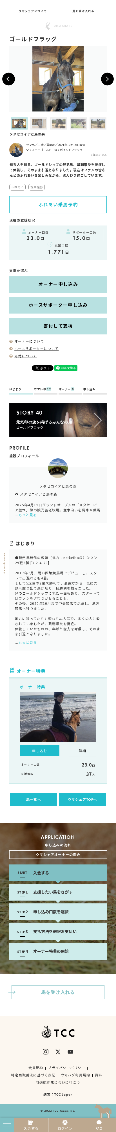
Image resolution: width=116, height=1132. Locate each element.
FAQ (99, 1128)
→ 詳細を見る (98, 155)
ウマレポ (42, 389)
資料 (98, 1074)
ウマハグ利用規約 (75, 1074)
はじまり (15, 389)
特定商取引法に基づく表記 (33, 1074)
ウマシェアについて (33, 11)
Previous (5, 123)
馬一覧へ (33, 799)
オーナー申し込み (58, 284)
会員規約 (35, 1067)
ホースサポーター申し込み (58, 304)
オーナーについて (29, 341)
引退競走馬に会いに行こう (58, 1082)
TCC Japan (63, 1094)
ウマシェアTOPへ (82, 799)
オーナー (66, 389)
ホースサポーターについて (36, 348)
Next (111, 123)
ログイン (65, 1128)
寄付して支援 (58, 325)
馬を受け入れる (83, 11)
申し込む (39, 750)
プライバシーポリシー (66, 1067)
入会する (31, 1128)
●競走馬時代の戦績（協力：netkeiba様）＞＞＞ (56, 557)
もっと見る (28, 514)
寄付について (25, 355)
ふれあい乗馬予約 (58, 204)
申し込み (89, 389)
